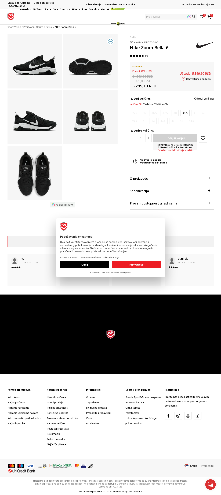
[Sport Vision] (11, 16)
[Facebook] (168, 415)
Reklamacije (53, 434)
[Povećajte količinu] (149, 138)
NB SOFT (117, 491)
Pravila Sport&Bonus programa (143, 397)
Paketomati (132, 413)
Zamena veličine (56, 423)
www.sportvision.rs (95, 491)
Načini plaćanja (16, 402)
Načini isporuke (16, 423)
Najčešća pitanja (56, 444)
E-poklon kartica (134, 402)
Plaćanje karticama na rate (23, 413)
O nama (90, 397)
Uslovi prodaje (55, 402)
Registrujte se (205, 4)
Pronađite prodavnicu (98, 413)
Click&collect (132, 407)
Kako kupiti (14, 397)
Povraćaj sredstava (58, 428)
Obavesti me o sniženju (198, 78)
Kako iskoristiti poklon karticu (24, 418)
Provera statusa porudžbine (62, 418)
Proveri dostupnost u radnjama (153, 203)
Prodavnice (92, 423)
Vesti (89, 418)
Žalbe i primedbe (56, 439)
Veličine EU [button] (136, 104)
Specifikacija (139, 191)
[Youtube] (187, 415)
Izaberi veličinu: (140, 98)
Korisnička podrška (57, 413)
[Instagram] (178, 415)
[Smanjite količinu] (133, 138)
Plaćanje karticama (18, 407)
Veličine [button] (148, 104)
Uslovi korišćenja (56, 397)
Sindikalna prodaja (96, 407)
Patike (133, 37)
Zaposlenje (92, 402)
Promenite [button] (207, 465)
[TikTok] (197, 415)
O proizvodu (139, 178)
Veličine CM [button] (161, 104)
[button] (32, 9)
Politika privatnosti (57, 407)
